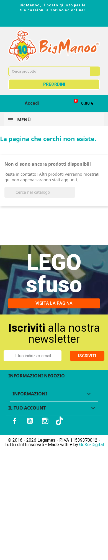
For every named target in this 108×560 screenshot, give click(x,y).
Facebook (14, 420)
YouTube (29, 420)
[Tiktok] (69, 20)
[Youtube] (59, 20)
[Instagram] (49, 20)
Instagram (45, 420)
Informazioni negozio (36, 376)
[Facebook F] (39, 20)
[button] (81, 103)
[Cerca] (94, 71)
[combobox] (45, 71)
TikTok (60, 420)
